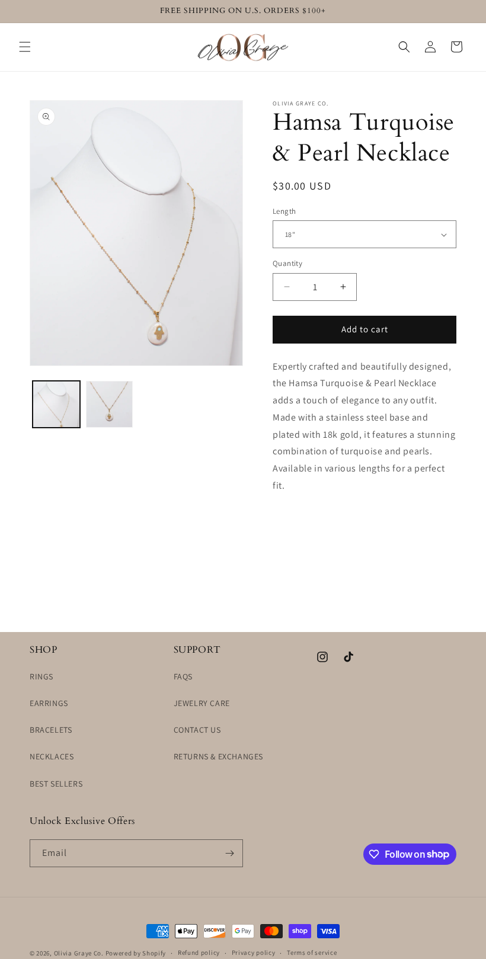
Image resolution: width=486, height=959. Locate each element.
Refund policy (199, 952)
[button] (25, 47)
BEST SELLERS (56, 783)
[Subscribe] (229, 853)
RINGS (41, 676)
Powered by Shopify (136, 953)
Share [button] (297, 522)
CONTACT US (197, 729)
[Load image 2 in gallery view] (109, 404)
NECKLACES (51, 756)
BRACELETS (51, 729)
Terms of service (312, 952)
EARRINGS (49, 703)
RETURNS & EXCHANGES (218, 756)
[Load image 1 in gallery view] (56, 404)
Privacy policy (254, 952)
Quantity (287, 263)
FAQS (183, 676)
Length (284, 211)
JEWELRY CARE (202, 703)
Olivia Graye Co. (79, 953)
